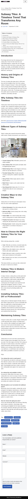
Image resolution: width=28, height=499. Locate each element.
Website (4, 456)
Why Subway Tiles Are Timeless (10, 38)
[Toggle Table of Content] (23, 33)
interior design (15, 420)
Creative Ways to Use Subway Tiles (11, 42)
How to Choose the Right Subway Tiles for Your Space (13, 44)
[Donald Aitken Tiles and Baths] (5, 1)
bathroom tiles (8, 417)
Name (4, 444)
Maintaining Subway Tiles (8, 50)
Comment (5, 461)
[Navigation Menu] (25, 1)
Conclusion (6, 51)
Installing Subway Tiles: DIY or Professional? (13, 48)
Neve (8, 497)
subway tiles (16, 423)
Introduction (5, 35)
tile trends (4, 426)
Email (4, 450)
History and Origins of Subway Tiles (11, 37)
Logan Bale (5, 26)
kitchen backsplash (6, 423)
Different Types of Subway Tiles (10, 40)
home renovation (6, 420)
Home (2, 8)
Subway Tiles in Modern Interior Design (12, 46)
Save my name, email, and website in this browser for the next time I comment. (12, 482)
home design (17, 417)
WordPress (18, 497)
